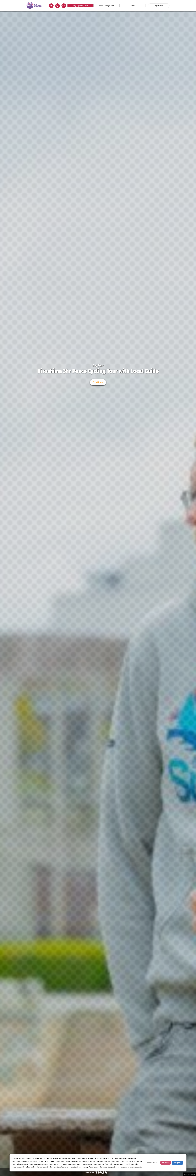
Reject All (165, 1163)
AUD (63, 6)
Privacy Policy (49, 1161)
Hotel (133, 6)
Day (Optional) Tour (80, 6)
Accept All (177, 1163)
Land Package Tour (106, 6)
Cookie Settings (189, 1174)
